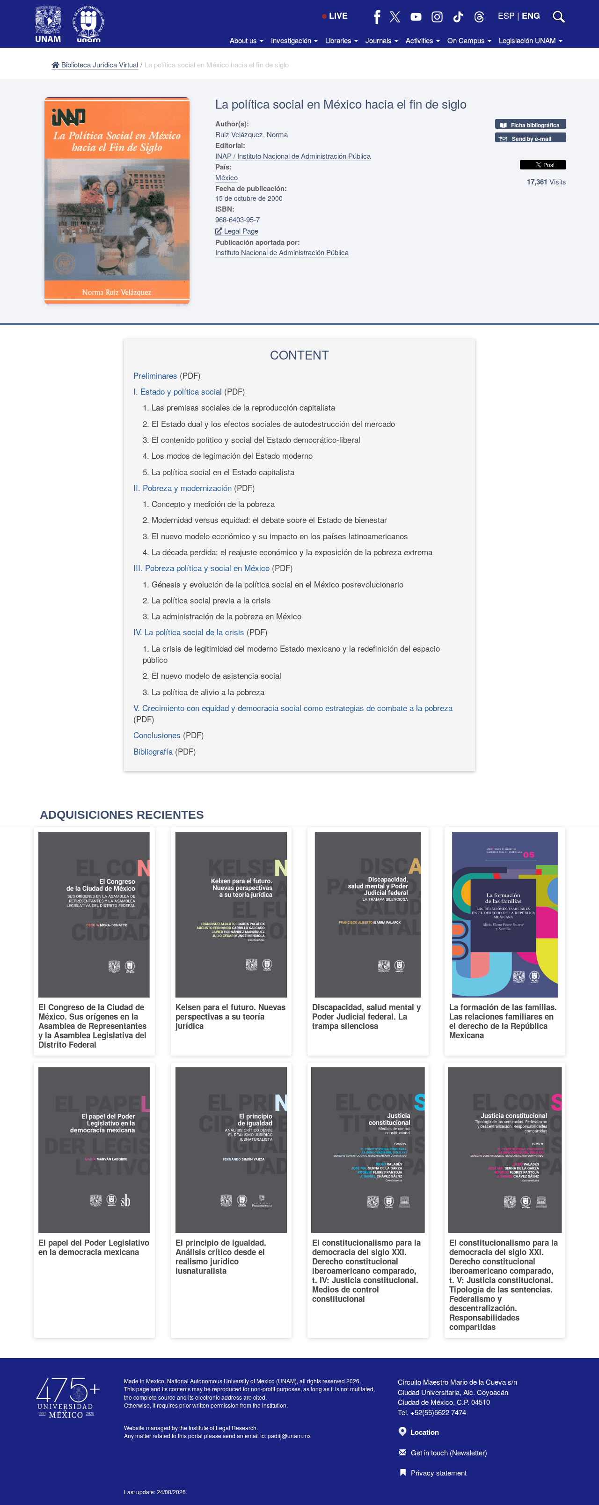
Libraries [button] (339, 40)
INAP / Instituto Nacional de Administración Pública (293, 156)
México (226, 177)
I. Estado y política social (177, 391)
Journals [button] (379, 40)
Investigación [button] (292, 40)
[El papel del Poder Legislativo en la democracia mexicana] (94, 1200)
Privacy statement (439, 1472)
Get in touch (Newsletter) (449, 1452)
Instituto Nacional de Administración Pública (282, 252)
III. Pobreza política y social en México (201, 567)
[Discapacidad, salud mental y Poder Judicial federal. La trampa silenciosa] (368, 941)
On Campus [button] (467, 40)
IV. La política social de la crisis (188, 632)
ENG (531, 15)
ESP (506, 15)
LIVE (338, 15)
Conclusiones (157, 735)
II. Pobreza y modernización (182, 487)
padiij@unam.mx (289, 1435)
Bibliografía (153, 751)
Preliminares (155, 375)
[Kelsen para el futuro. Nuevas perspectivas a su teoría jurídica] (231, 941)
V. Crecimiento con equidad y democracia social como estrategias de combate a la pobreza (293, 707)
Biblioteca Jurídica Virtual (98, 64)
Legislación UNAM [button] (528, 40)
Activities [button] (420, 40)
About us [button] (244, 40)
